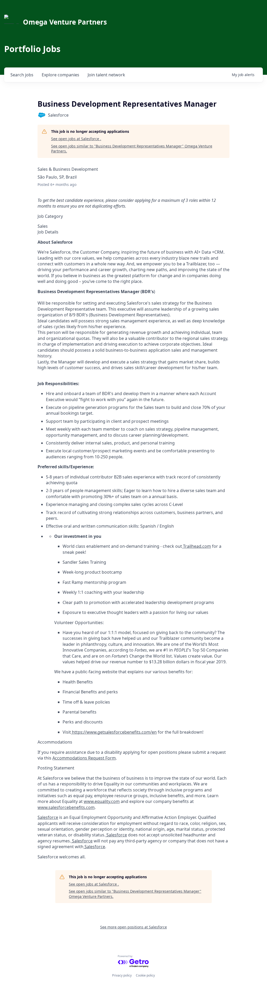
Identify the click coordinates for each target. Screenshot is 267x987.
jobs (21, 75)
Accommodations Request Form (84, 758)
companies (60, 75)
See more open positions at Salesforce (133, 927)
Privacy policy (122, 975)
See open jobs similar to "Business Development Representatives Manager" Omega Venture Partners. (131, 149)
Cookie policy (145, 975)
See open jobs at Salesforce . (76, 138)
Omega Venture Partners (65, 22)
